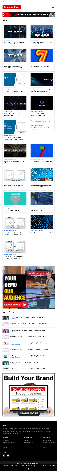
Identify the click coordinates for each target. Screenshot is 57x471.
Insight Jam (26, 440)
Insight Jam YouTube (28, 442)
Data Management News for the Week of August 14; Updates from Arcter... (29, 336)
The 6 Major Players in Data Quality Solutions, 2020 (40, 128)
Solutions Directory (27, 445)
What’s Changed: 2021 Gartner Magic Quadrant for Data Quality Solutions (13, 90)
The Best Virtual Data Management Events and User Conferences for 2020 (15, 162)
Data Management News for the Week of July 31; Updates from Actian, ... (29, 343)
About (44, 445)
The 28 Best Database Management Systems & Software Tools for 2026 (13, 66)
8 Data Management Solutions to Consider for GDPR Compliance (42, 209)
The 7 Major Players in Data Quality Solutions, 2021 (40, 66)
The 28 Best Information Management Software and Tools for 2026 (14, 43)
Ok (28, 468)
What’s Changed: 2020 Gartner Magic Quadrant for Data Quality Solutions (13, 138)
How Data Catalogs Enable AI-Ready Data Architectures (24, 362)
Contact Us (45, 447)
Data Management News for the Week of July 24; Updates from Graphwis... (29, 349)
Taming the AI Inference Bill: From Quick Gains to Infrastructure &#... (28, 317)
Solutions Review (27, 463)
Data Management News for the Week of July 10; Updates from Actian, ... (29, 368)
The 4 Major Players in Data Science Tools (42, 232)
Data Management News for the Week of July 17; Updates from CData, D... (29, 356)
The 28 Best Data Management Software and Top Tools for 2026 (41, 43)
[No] (55, 467)
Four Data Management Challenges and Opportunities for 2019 (41, 185)
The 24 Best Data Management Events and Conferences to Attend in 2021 (15, 114)
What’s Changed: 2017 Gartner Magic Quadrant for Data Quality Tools (13, 233)
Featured (5, 445)
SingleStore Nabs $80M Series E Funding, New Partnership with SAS (41, 114)
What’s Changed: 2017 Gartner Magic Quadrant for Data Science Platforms (13, 257)
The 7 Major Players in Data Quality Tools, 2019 (42, 162)
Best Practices (8, 40)
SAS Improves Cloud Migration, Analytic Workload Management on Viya (41, 90)
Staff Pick (5, 447)
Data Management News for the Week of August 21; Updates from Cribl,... (29, 323)
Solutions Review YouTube (49, 442)
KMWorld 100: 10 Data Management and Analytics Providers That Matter (14, 209)
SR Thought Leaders (47, 440)
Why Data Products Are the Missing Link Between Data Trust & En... (27, 330)
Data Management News (10, 87)
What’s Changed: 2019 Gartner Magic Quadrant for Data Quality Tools (13, 185)
